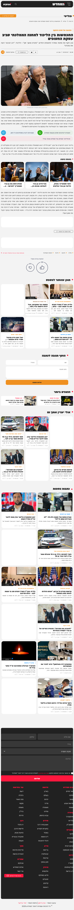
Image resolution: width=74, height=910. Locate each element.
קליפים (45, 883)
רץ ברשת (69, 871)
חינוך (71, 834)
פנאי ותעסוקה (68, 850)
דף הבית (71, 21)
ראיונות (45, 887)
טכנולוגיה (44, 854)
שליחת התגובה (37, 382)
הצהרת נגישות (18, 854)
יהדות (46, 799)
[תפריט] (69, 4)
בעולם (46, 795)
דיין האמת (44, 836)
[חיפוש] (15, 4)
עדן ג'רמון (41, 902)
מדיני (46, 803)
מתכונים (70, 838)
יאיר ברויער (22, 902)
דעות (21, 791)
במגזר (46, 832)
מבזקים (20, 863)
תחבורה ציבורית (17, 836)
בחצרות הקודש (42, 828)
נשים (71, 842)
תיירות (21, 815)
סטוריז (70, 863)
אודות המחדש (18, 867)
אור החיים (69, 791)
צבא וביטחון (44, 815)
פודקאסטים (69, 867)
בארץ (46, 791)
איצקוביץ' (69, 816)
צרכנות (45, 858)
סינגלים (45, 879)
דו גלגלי (20, 824)
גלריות (70, 820)
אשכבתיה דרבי (42, 824)
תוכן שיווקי (44, 862)
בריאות (45, 850)
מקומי (21, 803)
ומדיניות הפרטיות (43, 773)
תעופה (21, 841)
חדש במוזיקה (43, 875)
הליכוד (56, 253)
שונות (71, 807)
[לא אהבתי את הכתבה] (30, 267)
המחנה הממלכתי (47, 253)
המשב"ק (70, 824)
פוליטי (64, 21)
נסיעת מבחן (19, 832)
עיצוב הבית (69, 846)
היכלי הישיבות (43, 841)
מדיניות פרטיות (18, 850)
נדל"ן (21, 811)
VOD (71, 859)
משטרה (45, 807)
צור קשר (20, 871)
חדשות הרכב (18, 828)
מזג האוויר (19, 799)
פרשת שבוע (68, 803)
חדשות (63, 253)
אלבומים (45, 871)
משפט (21, 807)
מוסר (71, 799)
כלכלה (21, 795)
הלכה (71, 795)
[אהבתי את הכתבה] (42, 267)
